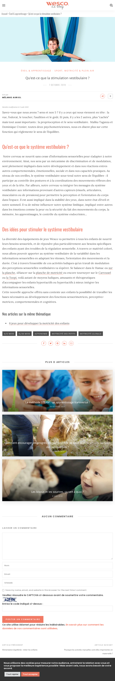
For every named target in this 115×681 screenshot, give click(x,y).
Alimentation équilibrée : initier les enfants (19, 649)
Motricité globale (90, 334)
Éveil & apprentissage (18, 14)
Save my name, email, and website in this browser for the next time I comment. (46, 590)
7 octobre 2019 (57, 84)
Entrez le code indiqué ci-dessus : (22, 604)
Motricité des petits (63, 334)
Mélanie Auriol (11, 97)
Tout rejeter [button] (12, 674)
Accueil (4, 14)
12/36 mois (24, 334)
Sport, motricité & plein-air (74, 70)
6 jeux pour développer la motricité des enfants (39, 323)
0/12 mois (9, 334)
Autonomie (41, 334)
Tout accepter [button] (30, 674)
